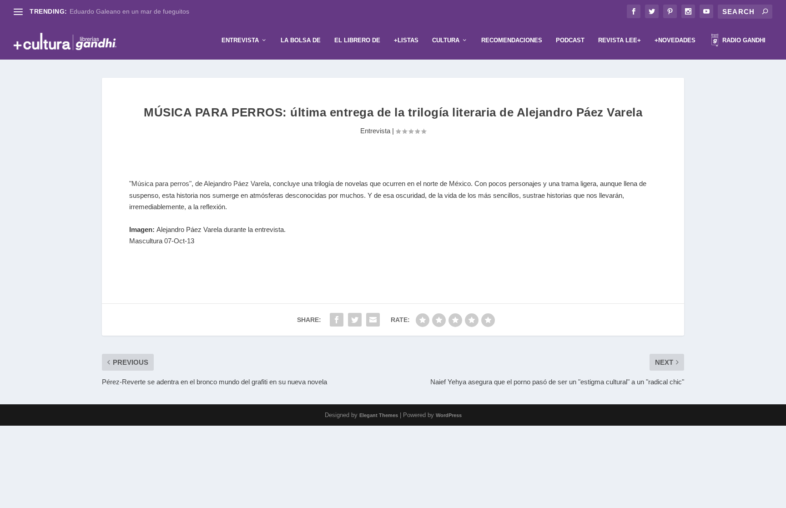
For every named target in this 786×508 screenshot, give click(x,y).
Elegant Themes (378, 415)
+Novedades (675, 40)
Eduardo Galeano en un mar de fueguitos (129, 11)
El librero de (357, 40)
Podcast (570, 40)
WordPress (449, 415)
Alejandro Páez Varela (236, 183)
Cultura (445, 40)
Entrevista (240, 40)
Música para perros (160, 183)
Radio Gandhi (743, 40)
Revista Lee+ (619, 40)
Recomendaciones (511, 40)
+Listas (406, 40)
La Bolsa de (301, 40)
